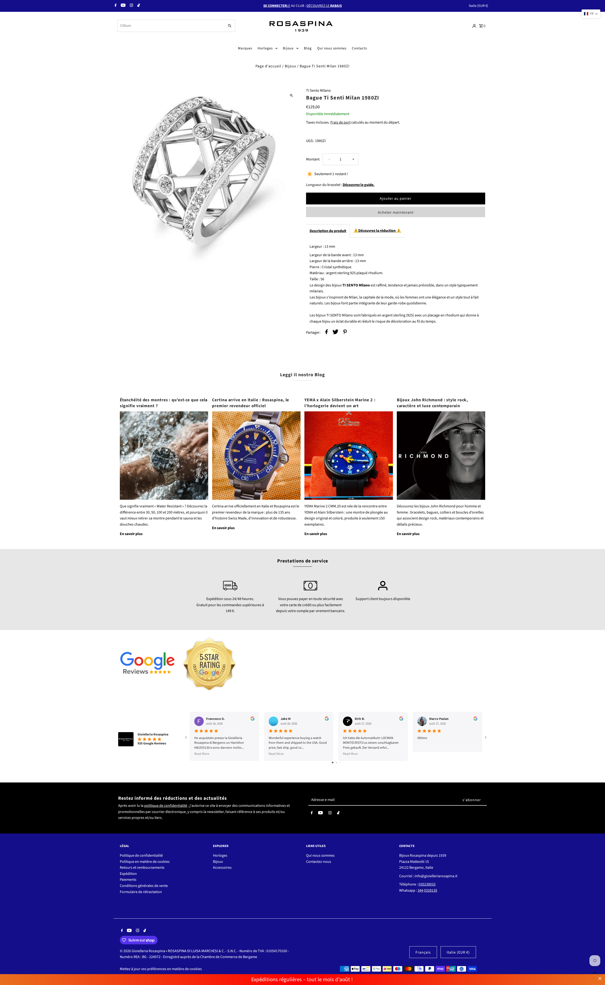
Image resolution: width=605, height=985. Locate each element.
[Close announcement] (600, 978)
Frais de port (340, 122)
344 (420, 890)
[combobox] (171, 26)
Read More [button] (201, 753)
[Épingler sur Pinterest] (345, 332)
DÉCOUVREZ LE (324, 5)
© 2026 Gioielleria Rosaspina (143, 951)
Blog (308, 48)
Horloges (265, 48)
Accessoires (222, 867)
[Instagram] (131, 6)
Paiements (128, 879)
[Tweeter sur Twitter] (335, 332)
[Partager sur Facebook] (326, 332)
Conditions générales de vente (144, 885)
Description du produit (328, 230)
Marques (245, 48)
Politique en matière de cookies (145, 861)
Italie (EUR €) (478, 5)
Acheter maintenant (396, 212)
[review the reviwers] (253, 719)
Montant (313, 159)
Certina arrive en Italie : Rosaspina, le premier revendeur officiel (250, 403)
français (423, 952)
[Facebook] (115, 6)
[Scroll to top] (595, 972)
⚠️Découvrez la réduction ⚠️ (377, 230)
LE (276, 5)
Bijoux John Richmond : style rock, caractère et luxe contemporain (432, 403)
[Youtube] (122, 6)
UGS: (310, 140)
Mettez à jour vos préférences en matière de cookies (161, 969)
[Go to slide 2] (336, 762)
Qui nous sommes (331, 48)
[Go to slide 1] (332, 762)
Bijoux (288, 48)
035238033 (427, 884)
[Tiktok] (138, 6)
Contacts (359, 48)
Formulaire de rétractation (141, 891)
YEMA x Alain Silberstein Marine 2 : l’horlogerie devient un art (340, 403)
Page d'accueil (268, 66)
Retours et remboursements (142, 867)
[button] (591, 13)
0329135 (430, 890)
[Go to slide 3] (339, 762)
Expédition (128, 873)
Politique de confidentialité (141, 855)
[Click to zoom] (291, 95)
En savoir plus (131, 533)
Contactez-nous (318, 861)
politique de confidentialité (165, 805)
